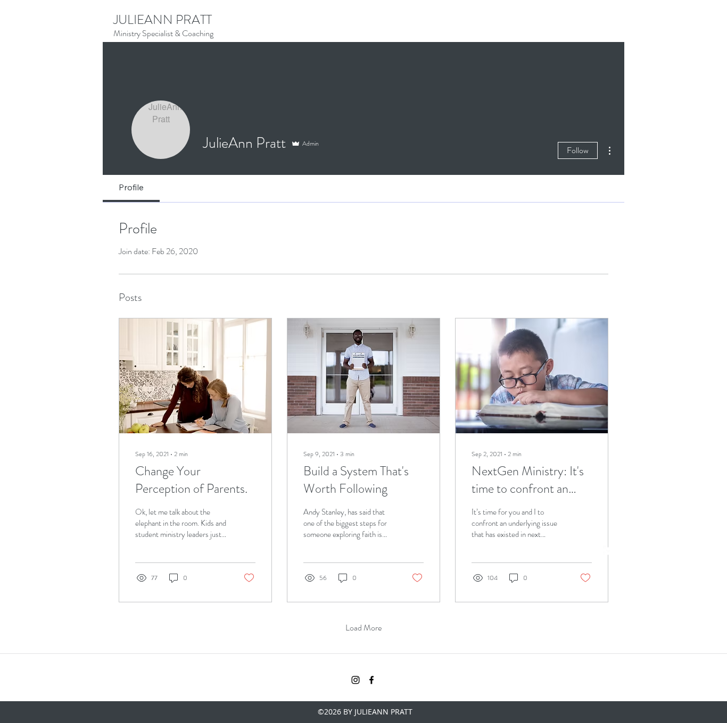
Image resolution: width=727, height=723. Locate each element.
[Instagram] (592, 550)
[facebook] (608, 550)
